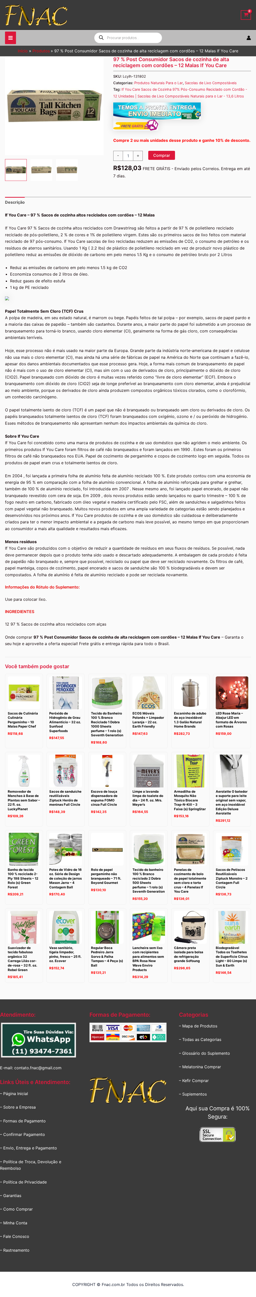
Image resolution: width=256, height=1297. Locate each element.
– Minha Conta (13, 1222)
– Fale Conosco (14, 1236)
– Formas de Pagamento (23, 1120)
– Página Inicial (14, 1093)
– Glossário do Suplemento (204, 1053)
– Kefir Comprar (194, 1080)
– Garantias (10, 1195)
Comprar (161, 155)
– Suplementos (193, 1094)
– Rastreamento (15, 1250)
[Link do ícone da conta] (248, 38)
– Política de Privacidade (23, 1182)
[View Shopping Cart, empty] (246, 15)
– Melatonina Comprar (200, 1066)
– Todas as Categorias (200, 1039)
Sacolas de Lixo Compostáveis (211, 83)
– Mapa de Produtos (198, 1025)
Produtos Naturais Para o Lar (158, 83)
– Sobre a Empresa (18, 1107)
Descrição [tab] (15, 202)
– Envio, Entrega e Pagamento (28, 1147)
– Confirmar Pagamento (22, 1134)
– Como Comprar (16, 1209)
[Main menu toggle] (10, 38)
